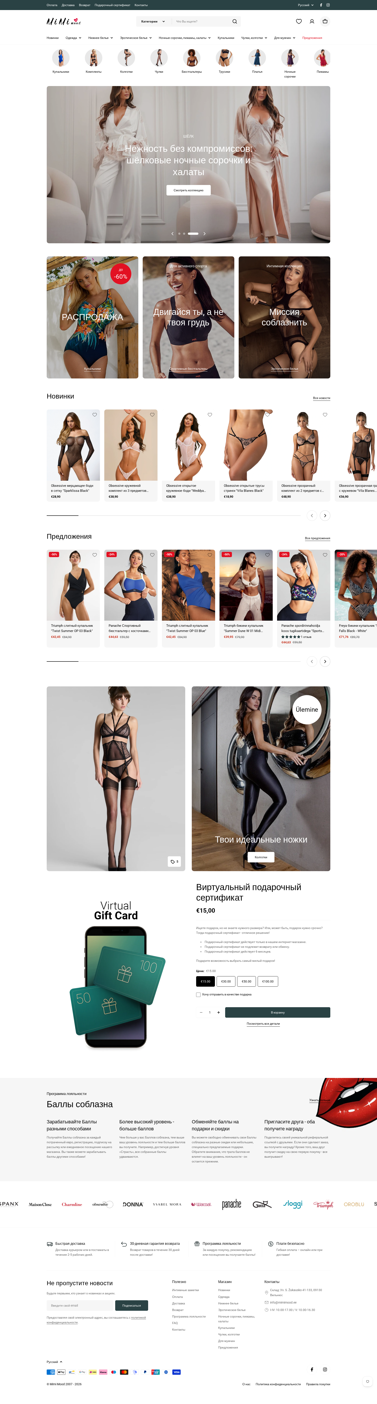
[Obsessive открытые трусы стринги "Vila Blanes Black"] (246, 444)
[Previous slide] (172, 233)
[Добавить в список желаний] (94, 414)
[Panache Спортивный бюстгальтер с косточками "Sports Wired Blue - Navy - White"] (131, 585)
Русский (303, 5)
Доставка (68, 5)
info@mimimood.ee (283, 1302)
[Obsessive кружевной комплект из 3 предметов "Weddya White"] (131, 444)
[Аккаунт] (312, 21)
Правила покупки (318, 1384)
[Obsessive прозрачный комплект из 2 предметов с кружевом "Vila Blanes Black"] (303, 444)
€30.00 (226, 981)
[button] (183, 234)
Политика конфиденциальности (278, 1384)
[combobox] (188, 21)
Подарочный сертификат (112, 5)
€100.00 (268, 981)
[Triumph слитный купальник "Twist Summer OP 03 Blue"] (188, 585)
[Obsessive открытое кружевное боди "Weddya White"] (188, 444)
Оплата (52, 5)
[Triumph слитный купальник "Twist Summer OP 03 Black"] (73, 585)
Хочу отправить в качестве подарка (227, 994)
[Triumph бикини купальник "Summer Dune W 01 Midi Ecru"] (246, 585)
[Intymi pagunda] (21, 1204)
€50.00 (246, 981)
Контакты (141, 5)
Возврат (84, 5)
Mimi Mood (57, 1384)
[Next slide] (204, 233)
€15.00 (205, 981)
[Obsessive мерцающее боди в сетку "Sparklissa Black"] (73, 444)
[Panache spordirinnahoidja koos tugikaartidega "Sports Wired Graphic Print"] (303, 585)
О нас (246, 1384)
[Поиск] (234, 21)
